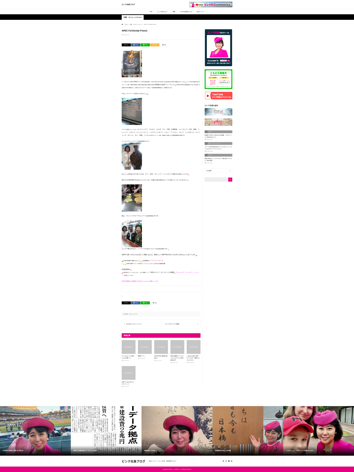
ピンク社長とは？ (162, 11)
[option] (35, 431)
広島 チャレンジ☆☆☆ (133, 17)
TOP (151, 11)
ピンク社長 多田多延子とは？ (167, 461)
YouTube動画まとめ (186, 11)
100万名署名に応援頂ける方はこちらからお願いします (140, 281)
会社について (200, 11)
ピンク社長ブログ (128, 4)
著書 (174, 11)
